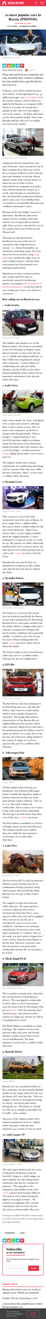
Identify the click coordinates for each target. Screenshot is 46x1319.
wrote (12, 643)
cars (22, 1233)
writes (5, 454)
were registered (32, 97)
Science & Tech (23, 23)
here (19, 1314)
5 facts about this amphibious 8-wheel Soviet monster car (22, 1305)
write (13, 1010)
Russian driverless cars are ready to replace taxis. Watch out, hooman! (21, 1291)
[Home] (4, 3)
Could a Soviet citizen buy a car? (20, 1298)
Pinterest (32, 70)
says (13, 248)
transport (9, 1233)
